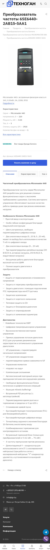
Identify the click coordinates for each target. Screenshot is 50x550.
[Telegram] (5, 509)
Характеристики (28, 174)
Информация (9, 531)
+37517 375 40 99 (15, 490)
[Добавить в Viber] (46, 539)
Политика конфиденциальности (34, 539)
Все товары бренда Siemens (25, 144)
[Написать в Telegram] (46, 532)
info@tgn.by (11, 497)
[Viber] (11, 509)
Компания (8, 526)
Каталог (7, 522)
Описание (10, 174)
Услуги (6, 517)
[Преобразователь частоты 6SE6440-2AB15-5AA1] (25, 66)
